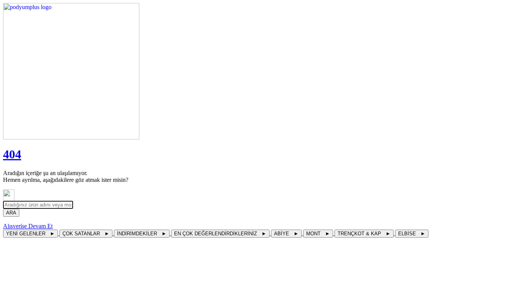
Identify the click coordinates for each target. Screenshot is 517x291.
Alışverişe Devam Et (28, 226)
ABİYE (286, 233)
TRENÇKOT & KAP (364, 233)
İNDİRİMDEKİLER (142, 233)
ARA (11, 213)
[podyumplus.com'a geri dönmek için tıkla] (258, 71)
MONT (318, 233)
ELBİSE (411, 233)
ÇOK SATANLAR (85, 233)
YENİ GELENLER (30, 233)
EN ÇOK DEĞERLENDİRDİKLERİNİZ (220, 233)
